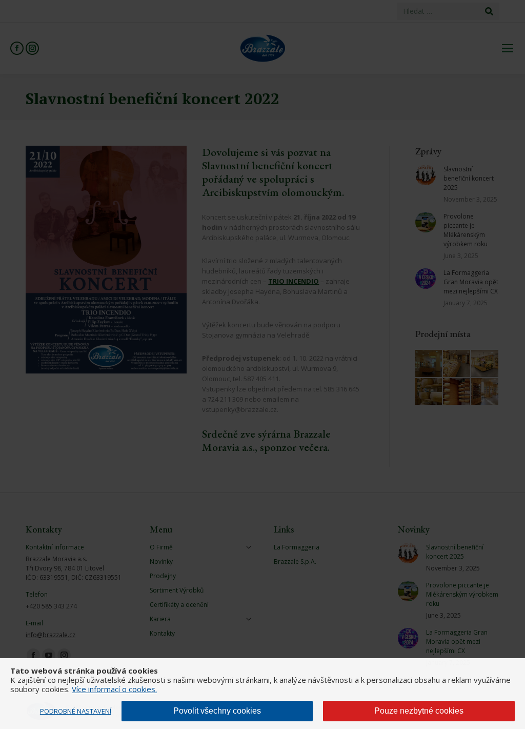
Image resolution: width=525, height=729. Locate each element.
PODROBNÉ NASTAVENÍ (75, 711)
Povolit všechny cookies (217, 710)
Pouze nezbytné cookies (418, 710)
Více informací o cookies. (114, 689)
